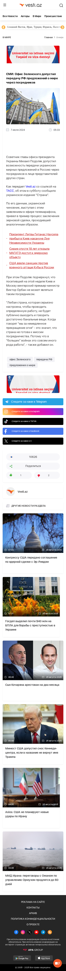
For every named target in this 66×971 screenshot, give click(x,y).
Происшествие (53, 16)
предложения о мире (22, 365)
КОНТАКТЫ (33, 907)
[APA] (33, 950)
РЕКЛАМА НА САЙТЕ (33, 902)
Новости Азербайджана (19, 27)
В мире (37, 16)
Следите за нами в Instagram (26, 411)
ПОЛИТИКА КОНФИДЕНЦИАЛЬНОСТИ (33, 918)
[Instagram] (23, 932)
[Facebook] (16, 932)
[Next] (62, 27)
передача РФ (44, 359)
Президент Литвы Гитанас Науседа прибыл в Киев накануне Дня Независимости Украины (33, 238)
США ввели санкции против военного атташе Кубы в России (31, 265)
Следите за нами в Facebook (25, 431)
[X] (29, 932)
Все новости (10, 16)
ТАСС (10, 190)
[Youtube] (36, 932)
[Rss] (50, 932)
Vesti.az (31, 186)
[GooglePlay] (22, 958)
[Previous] (3, 27)
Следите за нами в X (22, 441)
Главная (48, 37)
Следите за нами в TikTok (24, 421)
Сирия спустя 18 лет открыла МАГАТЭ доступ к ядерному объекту (29, 253)
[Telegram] (43, 932)
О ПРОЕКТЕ (33, 924)
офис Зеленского (20, 359)
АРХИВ (33, 913)
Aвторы (25, 16)
